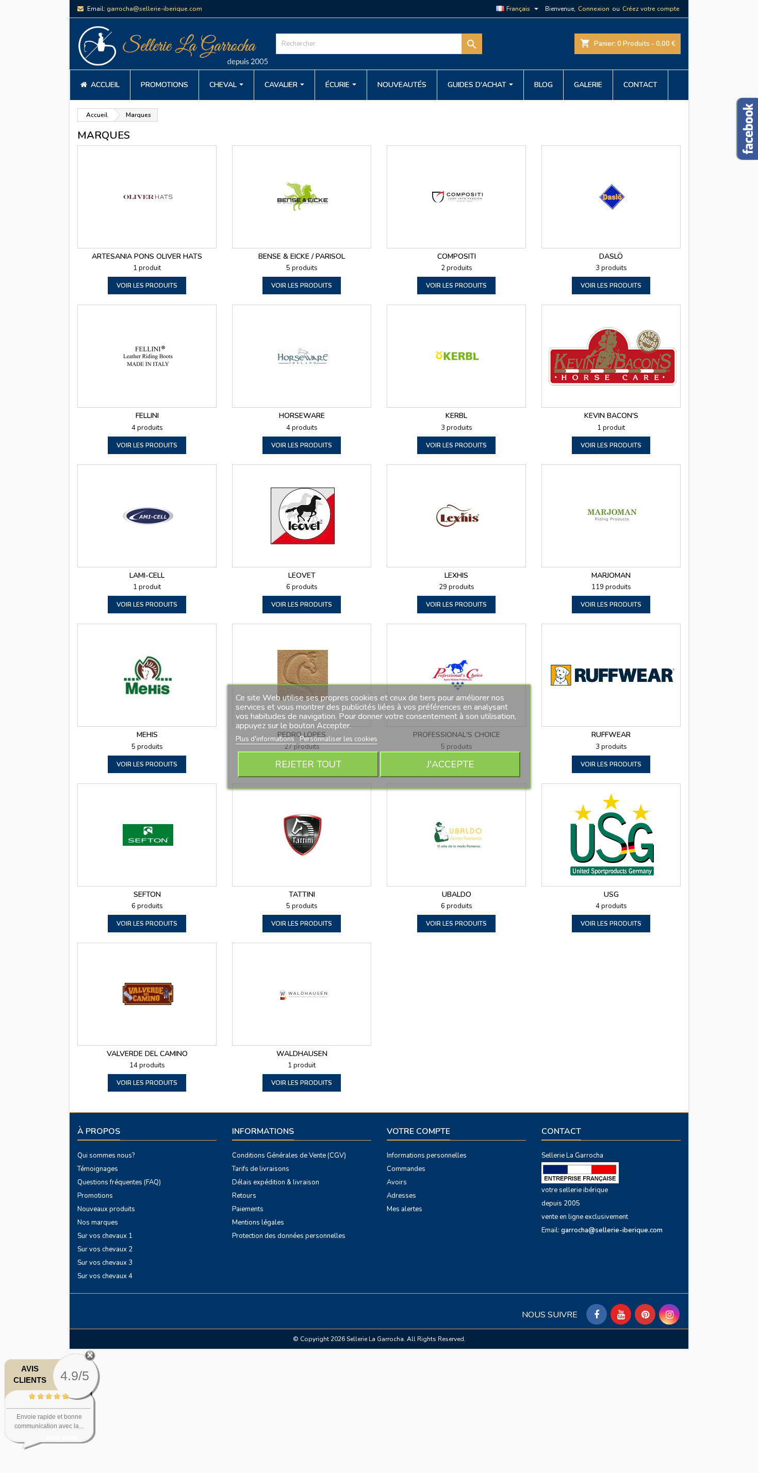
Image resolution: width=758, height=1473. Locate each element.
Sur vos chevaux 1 (105, 1236)
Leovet (302, 575)
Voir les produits (147, 285)
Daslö (611, 256)
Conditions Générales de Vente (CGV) (289, 1155)
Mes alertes (404, 1209)
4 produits (147, 427)
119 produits (611, 587)
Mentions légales (258, 1222)
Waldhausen (301, 1054)
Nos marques (97, 1222)
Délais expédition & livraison (275, 1182)
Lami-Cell (146, 575)
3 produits (611, 268)
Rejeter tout (308, 764)
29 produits (456, 587)
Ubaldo (456, 894)
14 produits (147, 1065)
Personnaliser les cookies (338, 739)
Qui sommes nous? (106, 1155)
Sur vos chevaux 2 (105, 1249)
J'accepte (450, 764)
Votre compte (418, 1131)
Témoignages (97, 1169)
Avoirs (397, 1182)
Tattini (302, 894)
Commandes (406, 1169)
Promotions (95, 1195)
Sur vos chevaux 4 (105, 1276)
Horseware (302, 416)
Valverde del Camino (147, 1054)
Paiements (247, 1209)
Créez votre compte (651, 9)
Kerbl (456, 416)
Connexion (593, 9)
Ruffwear (611, 735)
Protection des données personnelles (288, 1236)
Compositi (456, 256)
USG (611, 894)
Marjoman (611, 575)
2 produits (456, 268)
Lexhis (456, 575)
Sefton (147, 894)
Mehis (147, 735)
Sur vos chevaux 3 (105, 1262)
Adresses (401, 1195)
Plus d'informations (266, 739)
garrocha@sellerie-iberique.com (154, 9)
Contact (561, 1131)
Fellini (147, 416)
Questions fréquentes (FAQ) (119, 1182)
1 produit (147, 268)
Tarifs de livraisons (260, 1169)
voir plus (62, 1437)
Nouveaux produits (106, 1209)
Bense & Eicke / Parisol (301, 256)
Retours (244, 1195)
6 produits (302, 587)
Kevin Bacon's (611, 416)
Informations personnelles (427, 1155)
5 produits (302, 268)
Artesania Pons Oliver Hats (147, 256)
